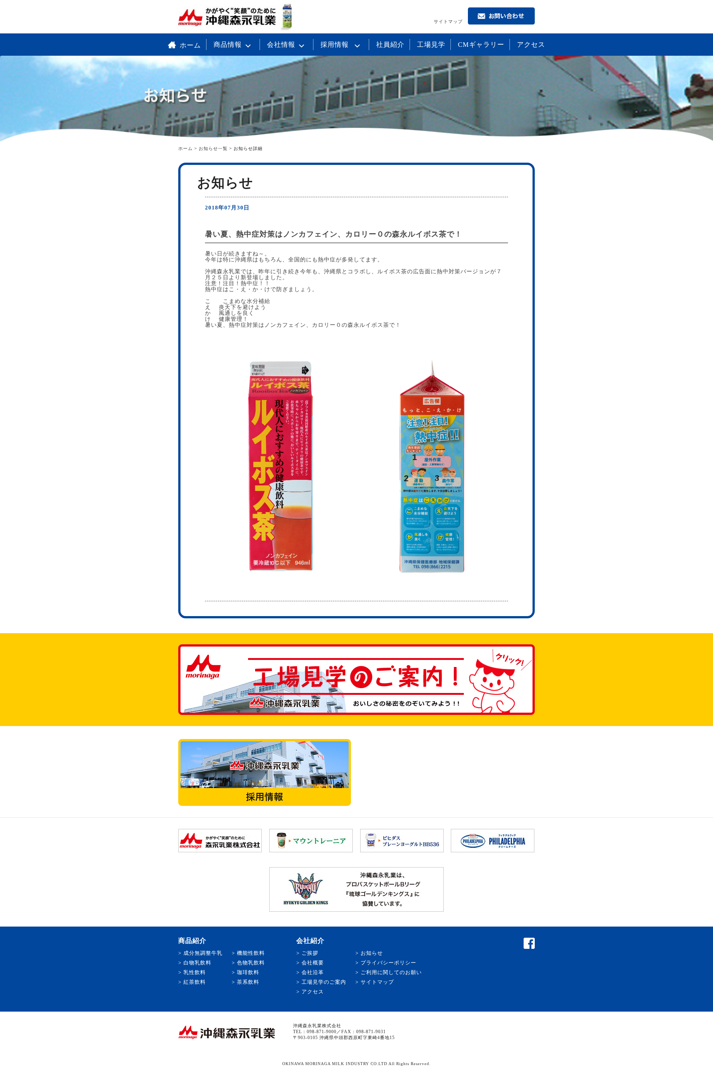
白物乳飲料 (197, 963)
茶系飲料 (248, 982)
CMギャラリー (481, 44)
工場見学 (431, 44)
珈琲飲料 (248, 972)
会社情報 (281, 44)
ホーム (190, 45)
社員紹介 (390, 44)
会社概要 (313, 963)
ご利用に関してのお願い (391, 972)
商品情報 (228, 44)
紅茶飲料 (194, 982)
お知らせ (372, 953)
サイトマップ (448, 21)
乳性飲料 (194, 972)
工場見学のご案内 (324, 982)
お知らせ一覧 (213, 148)
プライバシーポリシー (388, 963)
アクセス (531, 44)
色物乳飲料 (251, 963)
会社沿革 (313, 972)
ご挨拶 (310, 953)
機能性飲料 (251, 953)
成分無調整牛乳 (202, 953)
